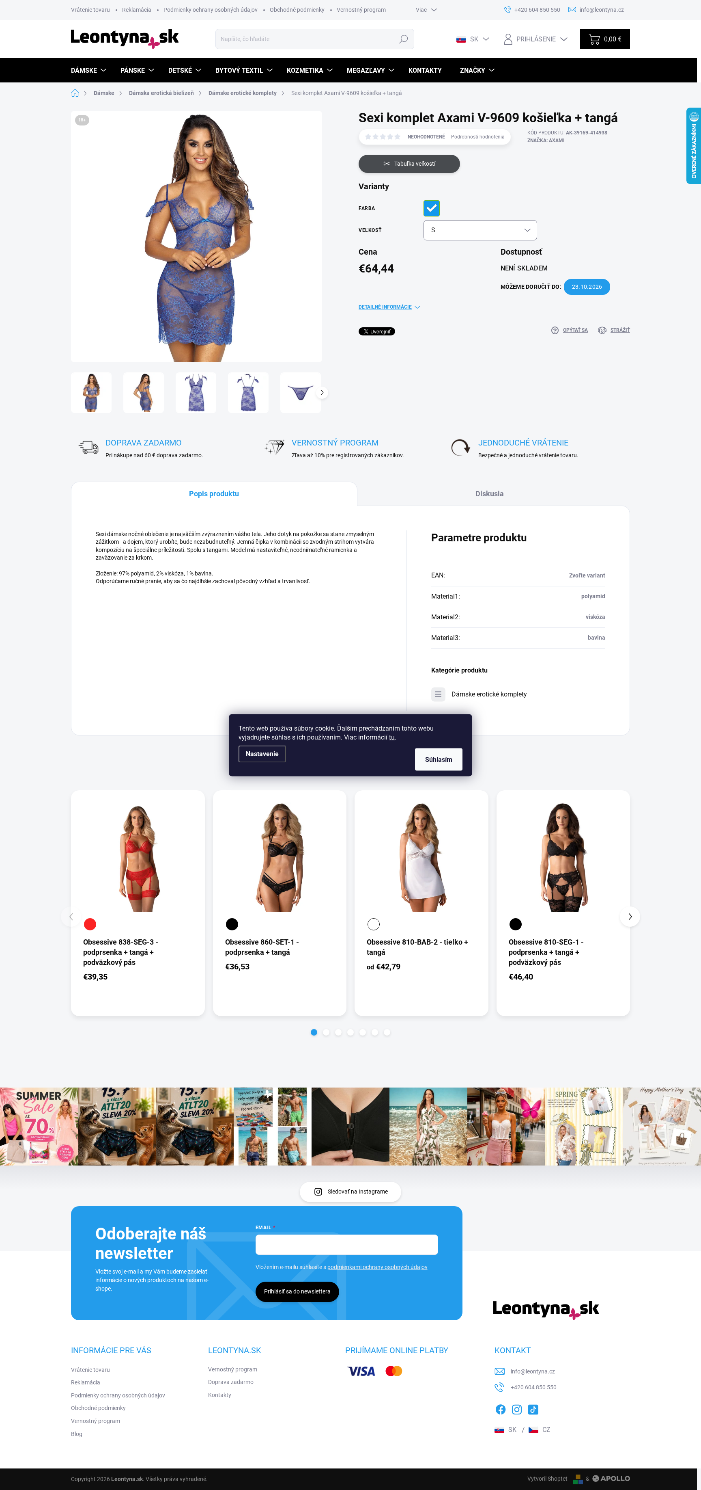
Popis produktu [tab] (214, 493)
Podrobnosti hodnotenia (478, 137)
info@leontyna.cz (533, 1371)
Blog (76, 1434)
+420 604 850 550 (534, 1387)
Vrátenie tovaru (90, 9)
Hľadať (404, 39)
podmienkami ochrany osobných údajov (377, 1267)
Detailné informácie (385, 307)
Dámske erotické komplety (489, 694)
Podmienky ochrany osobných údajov (210, 9)
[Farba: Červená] (90, 924)
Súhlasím (438, 759)
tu (392, 737)
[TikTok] (533, 1408)
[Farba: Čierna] (232, 924)
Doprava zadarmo (231, 1382)
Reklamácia (136, 9)
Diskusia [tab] (489, 493)
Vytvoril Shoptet (547, 1478)
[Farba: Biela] (374, 924)
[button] (314, 1032)
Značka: (546, 140)
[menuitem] (89, 70)
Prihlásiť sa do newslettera (297, 1291)
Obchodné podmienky (297, 9)
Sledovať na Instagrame (358, 1191)
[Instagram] (517, 1408)
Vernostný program (361, 9)
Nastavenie (262, 753)
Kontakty (219, 1395)
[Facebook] (501, 1408)
